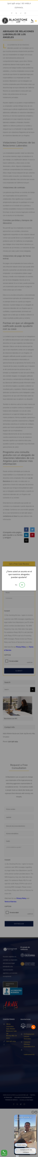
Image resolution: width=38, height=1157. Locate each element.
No (16, 585)
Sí (22, 585)
